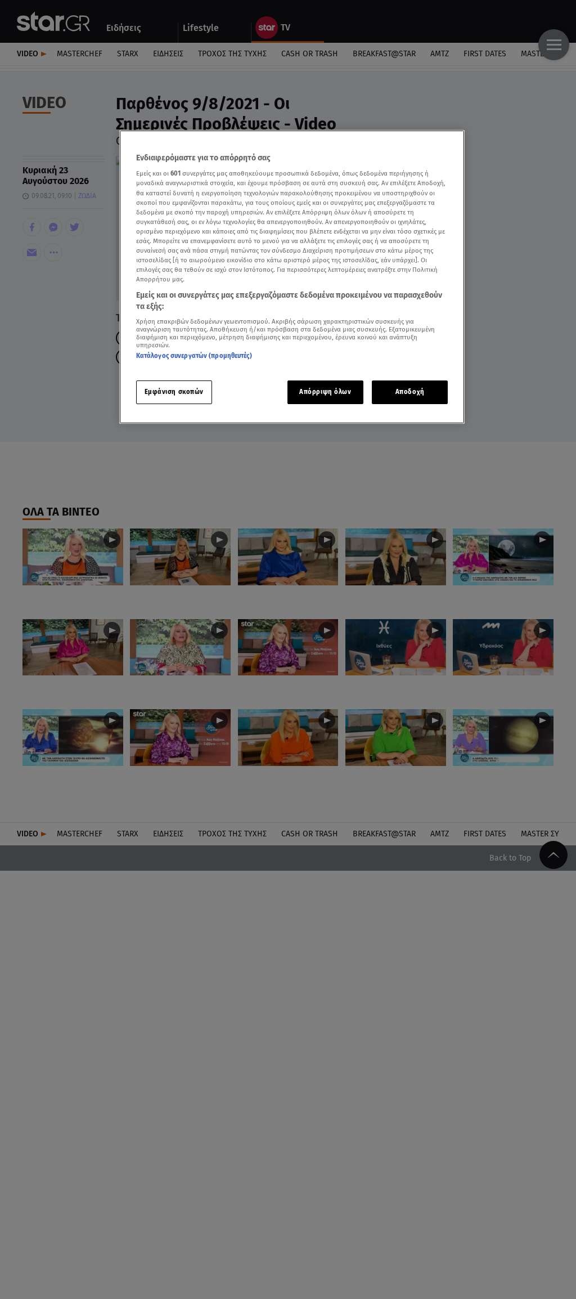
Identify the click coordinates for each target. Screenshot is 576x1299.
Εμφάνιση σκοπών (174, 392)
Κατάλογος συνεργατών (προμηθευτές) (194, 356)
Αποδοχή (410, 392)
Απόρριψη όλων (325, 392)
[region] (292, 277)
